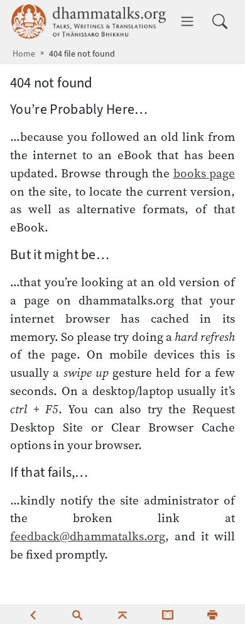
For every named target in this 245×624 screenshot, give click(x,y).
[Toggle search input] (220, 21)
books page (204, 173)
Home (24, 54)
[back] (32, 614)
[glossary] (167, 614)
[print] (212, 614)
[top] (122, 614)
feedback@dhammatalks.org (87, 536)
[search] (77, 614)
